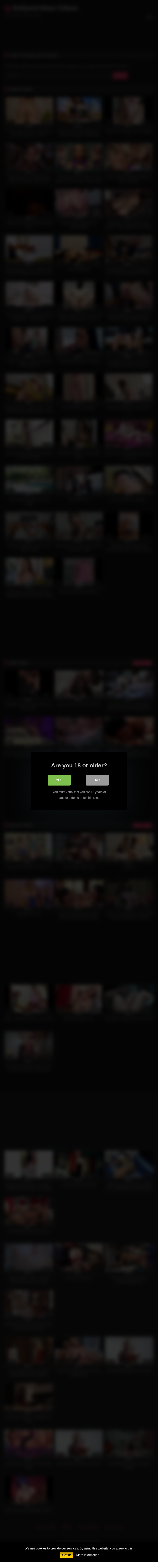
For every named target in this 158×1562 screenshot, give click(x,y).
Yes (59, 780)
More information (87, 1555)
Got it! (66, 1555)
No (97, 780)
